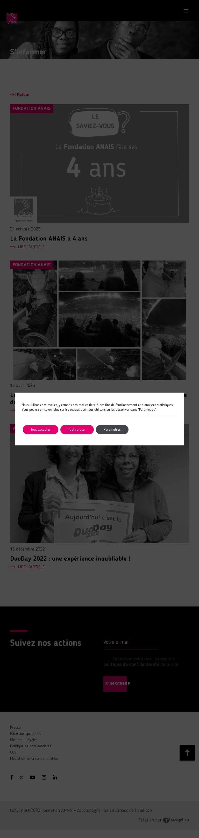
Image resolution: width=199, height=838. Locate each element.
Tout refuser (77, 429)
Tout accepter (41, 429)
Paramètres (112, 429)
